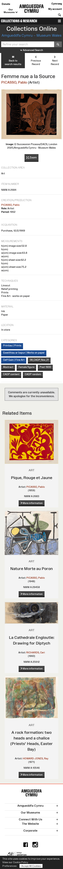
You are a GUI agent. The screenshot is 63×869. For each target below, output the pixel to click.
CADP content (11, 374)
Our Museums (9, 11)
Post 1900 (45, 367)
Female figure (26, 367)
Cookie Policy (20, 862)
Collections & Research (19, 21)
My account (55, 9)
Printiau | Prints (12, 345)
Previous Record (36, 62)
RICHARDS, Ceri (35, 652)
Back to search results (13, 62)
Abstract (8, 367)
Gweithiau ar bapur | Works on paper (24, 352)
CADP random (33, 374)
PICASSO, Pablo (14, 82)
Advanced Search (32, 50)
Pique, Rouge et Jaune (31, 477)
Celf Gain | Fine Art (14, 359)
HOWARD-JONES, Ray (35, 758)
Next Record (55, 62)
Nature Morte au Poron (31, 568)
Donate (6, 4)
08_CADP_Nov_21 (39, 359)
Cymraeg (56, 3)
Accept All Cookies (31, 866)
